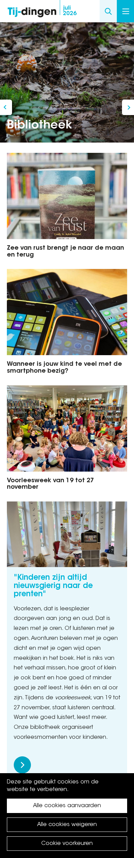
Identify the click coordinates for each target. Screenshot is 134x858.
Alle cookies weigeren (67, 824)
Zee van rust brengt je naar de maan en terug (65, 251)
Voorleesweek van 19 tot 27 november (50, 484)
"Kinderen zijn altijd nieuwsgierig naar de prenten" (53, 586)
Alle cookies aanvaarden (67, 806)
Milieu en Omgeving (6, 107)
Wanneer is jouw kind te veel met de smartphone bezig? (64, 367)
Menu (125, 11)
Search (108, 11)
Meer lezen (22, 765)
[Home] (32, 10)
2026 (70, 10)
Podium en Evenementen (128, 107)
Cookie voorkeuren (67, 843)
